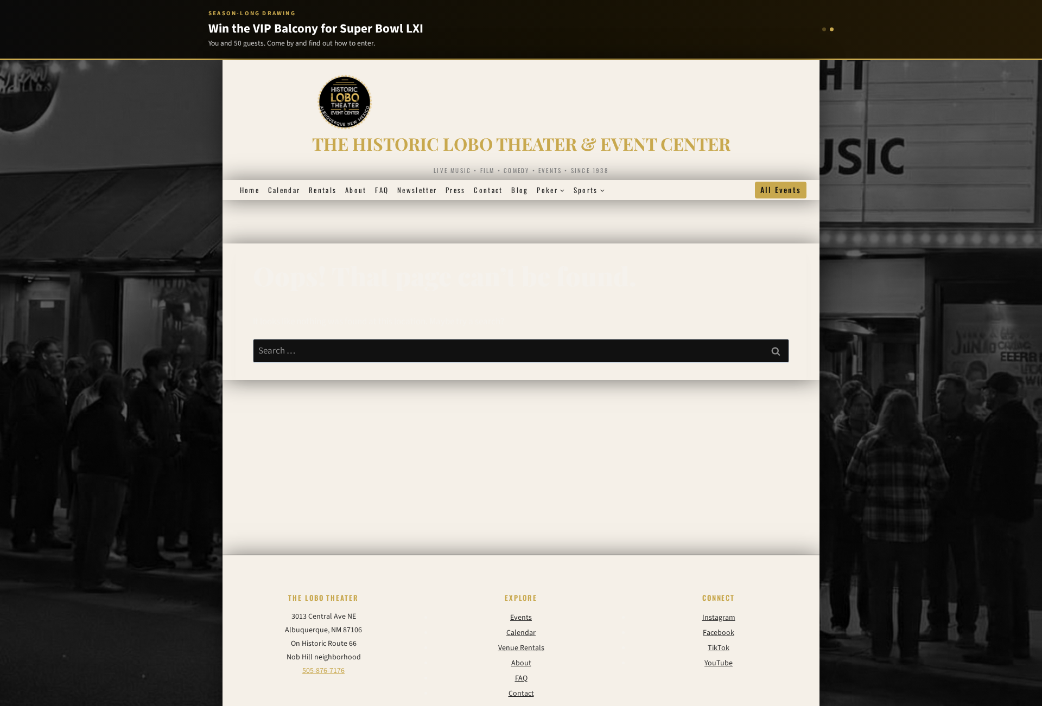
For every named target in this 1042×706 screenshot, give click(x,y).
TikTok (718, 648)
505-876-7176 (323, 670)
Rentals (322, 189)
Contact (488, 189)
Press (456, 189)
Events (521, 617)
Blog (519, 189)
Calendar (284, 189)
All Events (780, 189)
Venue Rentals (521, 648)
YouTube (718, 663)
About (356, 189)
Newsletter (417, 189)
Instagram (718, 617)
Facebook (718, 632)
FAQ (382, 189)
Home (249, 189)
